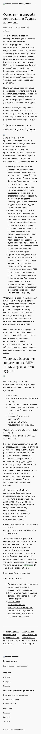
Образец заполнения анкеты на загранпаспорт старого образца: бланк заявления (23, 587)
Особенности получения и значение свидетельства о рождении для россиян (20, 613)
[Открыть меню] (36, 3)
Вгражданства (25, 4)
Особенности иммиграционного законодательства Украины (20, 605)
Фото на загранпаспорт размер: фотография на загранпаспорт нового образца (22, 596)
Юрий (26, 27)
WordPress (20, 729)
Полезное (8, 31)
